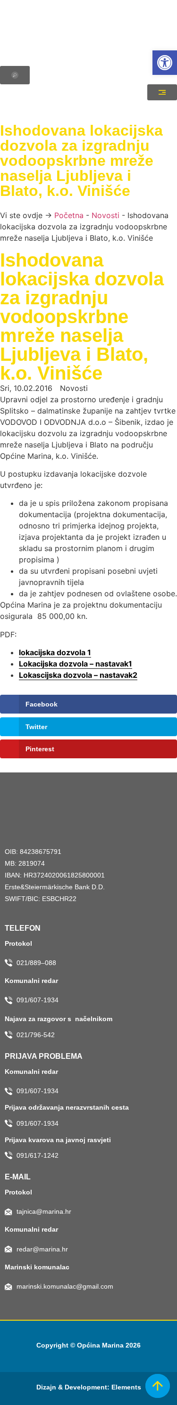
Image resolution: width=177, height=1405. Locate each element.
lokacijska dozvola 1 (55, 652)
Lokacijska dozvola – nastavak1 (75, 663)
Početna (69, 215)
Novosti (105, 215)
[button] (164, 62)
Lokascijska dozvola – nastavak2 (78, 675)
